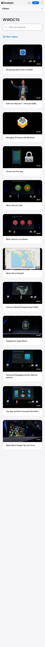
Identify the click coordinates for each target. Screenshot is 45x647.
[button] (29, 3)
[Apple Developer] (7, 3)
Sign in (35, 3)
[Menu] (42, 3)
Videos (5, 8)
